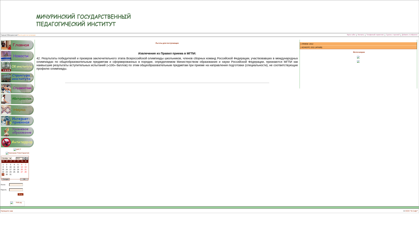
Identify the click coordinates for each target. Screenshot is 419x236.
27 (22, 172)
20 (22, 169)
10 (10, 167)
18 (14, 169)
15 (3, 169)
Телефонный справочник (375, 35)
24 (10, 172)
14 (26, 167)
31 (10, 174)
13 (22, 167)
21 (26, 169)
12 (18, 167)
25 (14, 172)
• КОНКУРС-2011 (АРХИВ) (311, 47)
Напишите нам (7, 211)
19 (18, 169)
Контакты (361, 35)
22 (3, 172)
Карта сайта (351, 35)
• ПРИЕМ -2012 (307, 44)
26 (18, 172)
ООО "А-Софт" (411, 211)
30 (7, 174)
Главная (3, 35)
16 (7, 169)
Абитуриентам (12, 35)
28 (26, 172)
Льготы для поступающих (27, 35)
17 (10, 169)
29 (3, 174)
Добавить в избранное (410, 35)
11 (14, 167)
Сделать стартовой (393, 35)
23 (7, 172)
